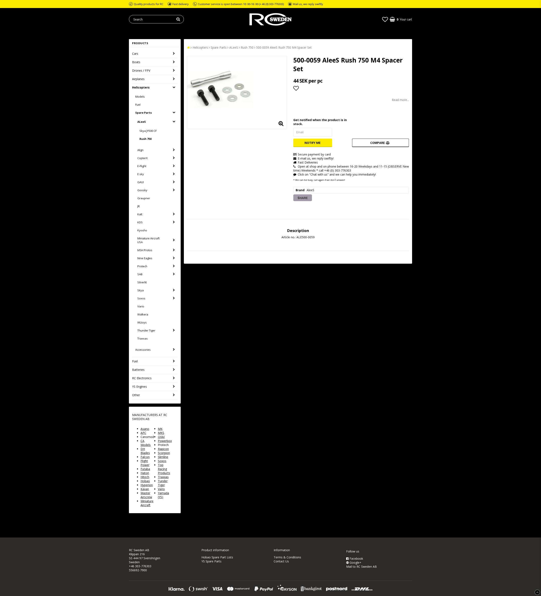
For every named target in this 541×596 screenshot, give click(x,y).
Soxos (141, 298)
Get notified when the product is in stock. (320, 122)
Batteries (138, 370)
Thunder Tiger (146, 330)
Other (136, 395)
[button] (385, 19)
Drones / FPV (141, 70)
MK (160, 429)
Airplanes (138, 79)
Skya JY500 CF (148, 131)
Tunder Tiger (163, 483)
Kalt (139, 214)
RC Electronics (142, 378)
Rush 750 (145, 139)
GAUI (140, 182)
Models (140, 96)
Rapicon (163, 449)
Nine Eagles (144, 258)
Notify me (313, 143)
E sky (140, 174)
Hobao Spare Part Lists (217, 557)
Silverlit (142, 282)
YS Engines (139, 387)
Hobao (145, 481)
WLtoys (142, 322)
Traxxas (142, 338)
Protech (142, 266)
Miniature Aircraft (147, 503)
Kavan (145, 489)
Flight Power (145, 463)
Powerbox (165, 441)
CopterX (142, 158)
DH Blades (145, 451)
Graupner (143, 198)
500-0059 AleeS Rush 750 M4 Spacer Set (284, 47)
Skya (140, 290)
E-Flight (141, 166)
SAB (139, 274)
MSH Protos (144, 250)
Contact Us (281, 561)
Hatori (145, 473)
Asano (145, 429)
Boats (136, 62)
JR (138, 206)
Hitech (145, 477)
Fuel (138, 104)
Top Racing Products (164, 469)
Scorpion (164, 453)
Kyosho (142, 230)
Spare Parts (143, 113)
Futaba (145, 469)
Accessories (143, 350)
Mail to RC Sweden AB (361, 567)
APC (143, 433)
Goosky (142, 190)
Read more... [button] (400, 100)
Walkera (142, 314)
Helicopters (141, 87)
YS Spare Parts (211, 561)
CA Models (146, 443)
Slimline (163, 457)
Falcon (145, 457)
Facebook (356, 558)
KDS (140, 222)
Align (140, 150)
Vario (140, 306)
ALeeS (141, 122)
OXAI (161, 437)
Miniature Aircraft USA (148, 240)
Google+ (355, 563)
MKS (161, 433)
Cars (135, 54)
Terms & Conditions (287, 557)
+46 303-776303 (140, 566)
